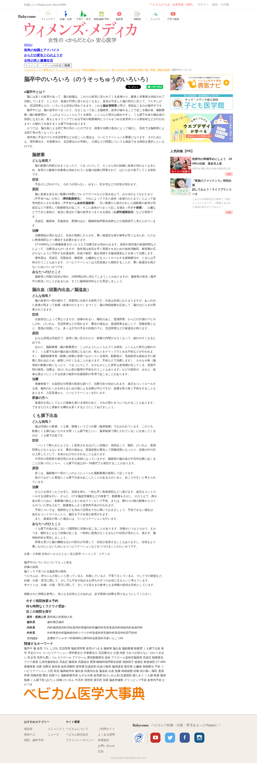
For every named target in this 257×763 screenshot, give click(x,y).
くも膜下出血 (151, 648)
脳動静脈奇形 (69, 675)
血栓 (107, 657)
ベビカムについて (77, 728)
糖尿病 (50, 221)
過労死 (98, 680)
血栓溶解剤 (68, 666)
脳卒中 (28, 648)
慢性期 (128, 666)
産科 (50, 616)
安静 (105, 680)
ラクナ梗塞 (31, 661)
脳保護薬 (117, 666)
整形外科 (58, 632)
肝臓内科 (97, 627)
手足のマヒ (35, 652)
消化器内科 (74, 627)
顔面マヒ (54, 675)
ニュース (53, 734)
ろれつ (153, 652)
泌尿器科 (97, 638)
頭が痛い (145, 671)
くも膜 (149, 675)
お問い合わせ (106, 745)
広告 (101, 751)
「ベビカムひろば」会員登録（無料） (171, 4)
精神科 (76, 638)
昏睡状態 (36, 675)
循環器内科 (60, 627)
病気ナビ (29, 734)
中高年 (79, 680)
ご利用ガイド (106, 728)
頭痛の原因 (31, 567)
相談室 (28, 728)
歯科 (50, 622)
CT (158, 661)
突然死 (88, 680)
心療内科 (86, 638)
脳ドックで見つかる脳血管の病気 (45, 571)
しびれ (54, 648)
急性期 (56, 666)
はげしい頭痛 (53, 680)
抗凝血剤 (90, 666)
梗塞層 (80, 666)
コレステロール (61, 657)
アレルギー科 (64, 638)
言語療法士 (105, 652)
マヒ (46, 648)
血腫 (117, 671)
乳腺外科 (109, 632)
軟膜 (156, 675)
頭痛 (136, 671)
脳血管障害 (78, 648)
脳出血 (117, 648)
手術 (157, 666)
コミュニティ (56, 728)
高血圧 (39, 221)
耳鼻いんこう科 (113, 638)
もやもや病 (86, 675)
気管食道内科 (111, 627)
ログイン (203, 4)
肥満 (93, 661)
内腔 (122, 652)
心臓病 (137, 666)
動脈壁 (138, 648)
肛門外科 (131, 632)
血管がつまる (94, 648)
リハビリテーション (55, 652)
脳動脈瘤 (127, 648)
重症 (45, 675)
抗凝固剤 (126, 675)
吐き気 (32, 657)
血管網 (98, 675)
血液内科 (137, 627)
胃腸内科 (86, 627)
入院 (50, 671)
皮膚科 (51, 638)
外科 (50, 632)
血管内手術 (154, 680)
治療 (39, 666)
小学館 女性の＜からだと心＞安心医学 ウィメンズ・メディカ (71, 553)
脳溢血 (103, 671)
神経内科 (126, 627)
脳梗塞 (108, 648)
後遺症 (139, 661)
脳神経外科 (71, 632)
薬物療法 (148, 666)
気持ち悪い (44, 657)
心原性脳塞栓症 (49, 661)
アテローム (79, 657)
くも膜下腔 (38, 680)
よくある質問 (106, 734)
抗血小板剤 (104, 666)
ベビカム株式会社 (77, 734)
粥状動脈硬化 (95, 657)
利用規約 (103, 740)
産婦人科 (66, 616)
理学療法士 (76, 652)
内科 (50, 627)
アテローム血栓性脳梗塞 (126, 657)
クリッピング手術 (135, 680)
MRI (163, 661)
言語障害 (64, 648)
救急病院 (149, 661)
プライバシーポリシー (80, 740)
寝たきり (138, 675)
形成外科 (97, 632)
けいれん (68, 680)
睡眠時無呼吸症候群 (101, 221)
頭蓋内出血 (91, 671)
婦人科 (57, 616)
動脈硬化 (157, 657)
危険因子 (128, 661)
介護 (116, 652)
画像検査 (29, 666)
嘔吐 (154, 671)
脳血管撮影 (116, 680)
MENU (28, 44)
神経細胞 (127, 671)
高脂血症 (63, 221)
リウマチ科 (85, 632)
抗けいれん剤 (111, 675)
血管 (40, 648)
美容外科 (120, 632)
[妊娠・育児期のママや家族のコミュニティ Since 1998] (27, 15)
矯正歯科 (58, 622)
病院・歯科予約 (34, 740)
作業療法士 (91, 652)
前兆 (56, 671)
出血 (111, 671)
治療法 (47, 666)
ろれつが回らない (137, 652)
